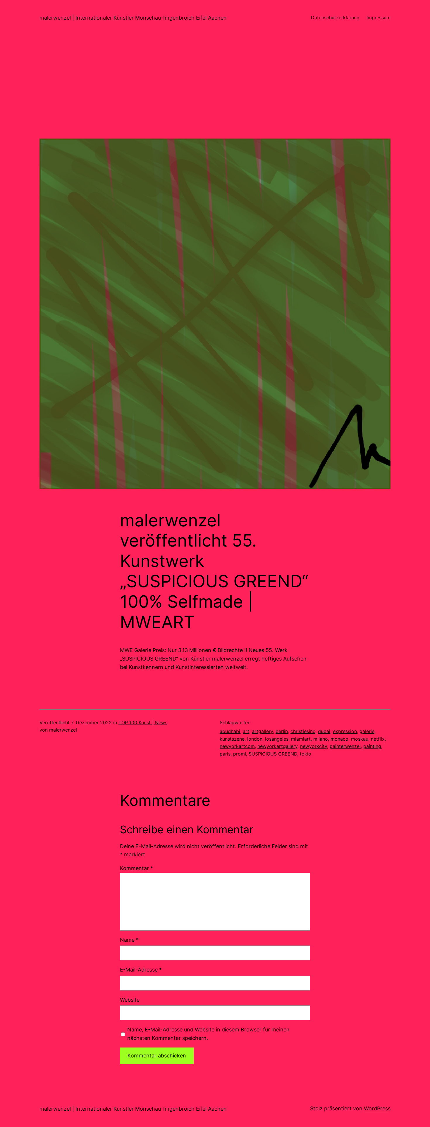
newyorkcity (313, 746)
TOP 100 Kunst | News (142, 722)
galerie (367, 731)
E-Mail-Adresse (141, 970)
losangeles (276, 739)
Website (130, 1000)
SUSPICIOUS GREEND (273, 754)
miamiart (301, 739)
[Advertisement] (215, 98)
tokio (305, 754)
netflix (378, 739)
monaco (339, 739)
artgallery (262, 731)
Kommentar (136, 868)
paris (225, 754)
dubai (324, 731)
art (246, 731)
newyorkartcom (237, 746)
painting (372, 746)
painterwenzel (345, 746)
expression (345, 731)
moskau (359, 739)
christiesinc (302, 731)
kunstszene (232, 739)
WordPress (377, 1108)
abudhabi (230, 731)
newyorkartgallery (277, 746)
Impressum (379, 17)
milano (320, 739)
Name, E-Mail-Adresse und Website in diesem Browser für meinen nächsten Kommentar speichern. (208, 1033)
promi (239, 754)
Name (129, 940)
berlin (282, 731)
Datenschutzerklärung (335, 17)
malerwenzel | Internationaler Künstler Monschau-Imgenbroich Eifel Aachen (133, 18)
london (254, 739)
